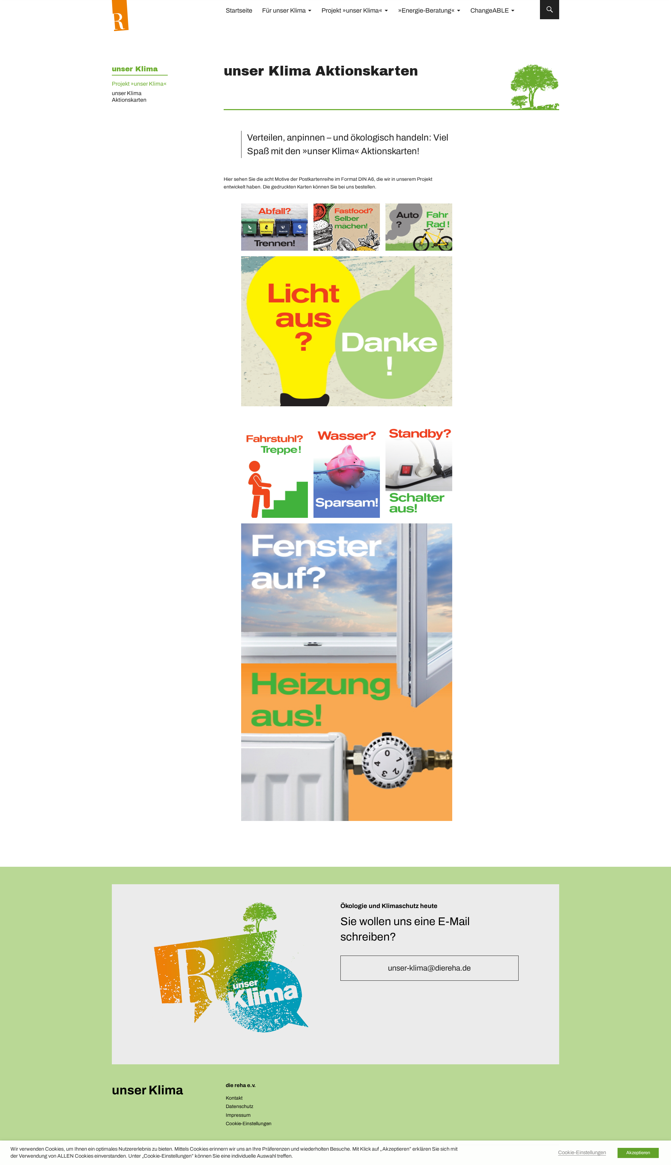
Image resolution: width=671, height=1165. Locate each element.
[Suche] (549, 9)
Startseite (239, 10)
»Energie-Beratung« (426, 10)
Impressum (238, 1115)
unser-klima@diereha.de (429, 968)
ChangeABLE (489, 10)
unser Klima (135, 69)
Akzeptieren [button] (638, 1152)
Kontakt (234, 1098)
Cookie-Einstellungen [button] (249, 1123)
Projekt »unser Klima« (352, 10)
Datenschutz (239, 1106)
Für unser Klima (284, 10)
